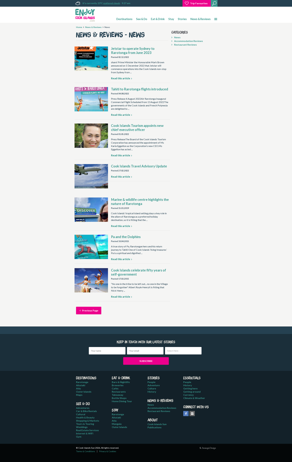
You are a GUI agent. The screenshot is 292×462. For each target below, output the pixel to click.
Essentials (191, 378)
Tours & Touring (85, 423)
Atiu (78, 388)
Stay (171, 19)
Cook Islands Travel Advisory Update (139, 166)
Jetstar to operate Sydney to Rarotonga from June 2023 (133, 50)
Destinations (124, 19)
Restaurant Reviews (185, 44)
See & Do (141, 19)
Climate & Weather (194, 398)
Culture (152, 388)
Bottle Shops (119, 398)
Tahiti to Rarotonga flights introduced (139, 89)
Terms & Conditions (85, 451)
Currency (188, 394)
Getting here (190, 388)
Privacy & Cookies (107, 451)
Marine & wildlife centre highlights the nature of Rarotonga (140, 202)
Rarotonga (82, 382)
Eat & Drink (158, 19)
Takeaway (117, 394)
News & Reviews (200, 19)
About (153, 420)
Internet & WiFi (84, 433)
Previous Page (90, 310)
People (151, 382)
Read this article (121, 78)
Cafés (115, 388)
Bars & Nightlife (121, 382)
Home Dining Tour (122, 401)
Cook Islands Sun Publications (157, 426)
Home (79, 27)
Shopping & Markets (87, 420)
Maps (79, 394)
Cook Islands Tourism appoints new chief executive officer (137, 128)
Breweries (117, 385)
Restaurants (119, 391)
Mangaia (117, 423)
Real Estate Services (87, 430)
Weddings (82, 427)
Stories (182, 19)
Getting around (192, 391)
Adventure (154, 385)
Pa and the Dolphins (126, 237)
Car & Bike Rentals (86, 411)
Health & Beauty (85, 417)
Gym (78, 436)
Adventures (82, 407)
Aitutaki (80, 385)
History (152, 391)
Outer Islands (83, 391)
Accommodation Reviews (188, 41)
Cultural (80, 414)
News (177, 37)
